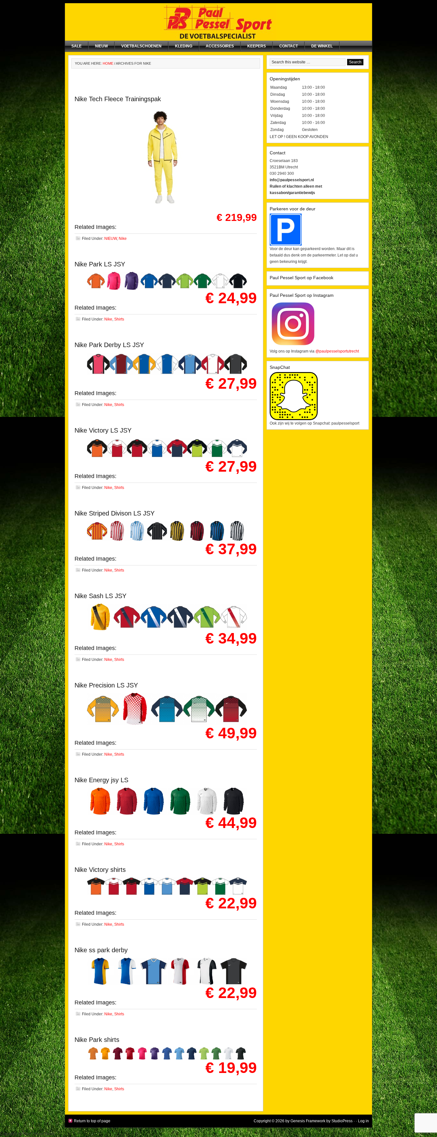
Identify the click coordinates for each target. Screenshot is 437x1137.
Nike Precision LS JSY (106, 685)
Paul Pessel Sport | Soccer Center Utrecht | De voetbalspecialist (218, 22)
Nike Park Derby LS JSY (109, 344)
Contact (288, 46)
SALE (76, 46)
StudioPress (342, 1121)
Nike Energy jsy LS (101, 780)
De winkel (322, 46)
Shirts (119, 319)
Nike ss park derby (101, 950)
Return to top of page (92, 1121)
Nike (123, 238)
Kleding (183, 46)
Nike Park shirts (97, 1039)
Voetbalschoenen (141, 46)
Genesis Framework (307, 1121)
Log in (363, 1121)
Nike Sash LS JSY (100, 595)
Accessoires (220, 46)
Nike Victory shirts (100, 869)
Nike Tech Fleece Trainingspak (118, 98)
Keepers (256, 46)
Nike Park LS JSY (100, 264)
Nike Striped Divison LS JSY (115, 513)
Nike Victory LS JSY (103, 430)
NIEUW (101, 46)
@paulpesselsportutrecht (337, 351)
